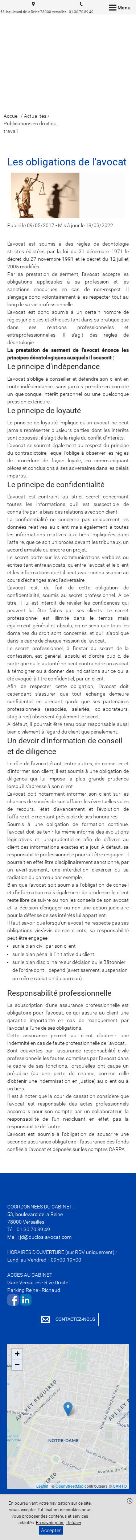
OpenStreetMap (69, 1486)
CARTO (120, 1486)
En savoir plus (50, 1522)
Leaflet (42, 1486)
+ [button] (17, 1353)
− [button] (17, 1364)
